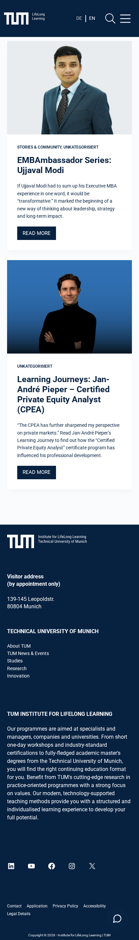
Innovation (18, 676)
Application (37, 906)
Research (17, 668)
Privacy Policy (65, 906)
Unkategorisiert (81, 147)
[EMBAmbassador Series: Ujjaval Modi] (69, 87)
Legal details (18, 913)
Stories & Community (39, 147)
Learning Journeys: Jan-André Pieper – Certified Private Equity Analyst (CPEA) (63, 394)
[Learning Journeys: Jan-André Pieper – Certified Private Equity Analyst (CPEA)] (69, 307)
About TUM (19, 646)
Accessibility (94, 906)
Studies (15, 660)
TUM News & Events (28, 653)
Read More (39, 235)
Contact (14, 906)
